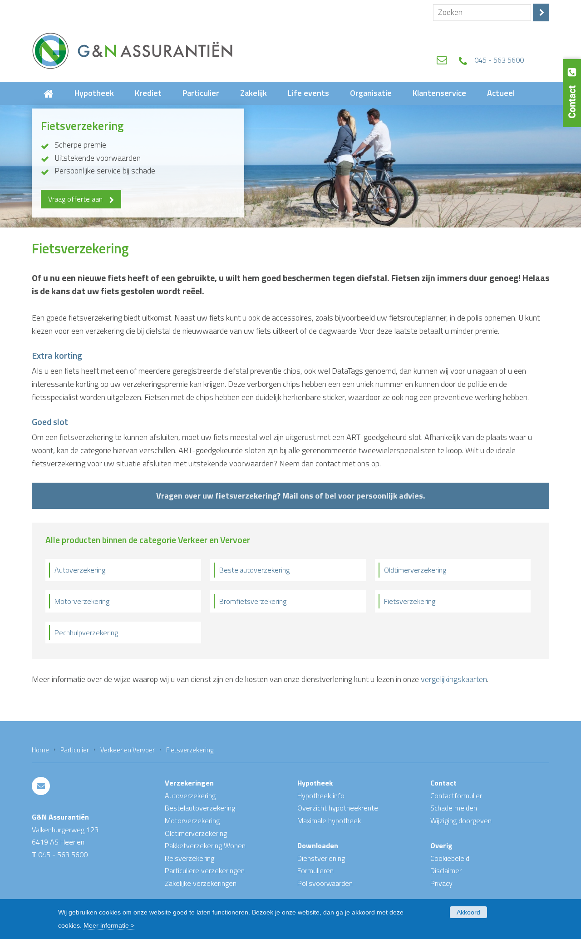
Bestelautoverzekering (254, 569)
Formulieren (315, 870)
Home (40, 750)
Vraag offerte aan (75, 198)
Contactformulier (456, 795)
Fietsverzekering (409, 601)
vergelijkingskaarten (454, 679)
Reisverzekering (189, 858)
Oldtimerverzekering (415, 569)
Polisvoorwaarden (325, 883)
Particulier (74, 750)
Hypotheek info (321, 795)
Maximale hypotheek (329, 820)
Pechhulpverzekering (86, 632)
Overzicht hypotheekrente (337, 807)
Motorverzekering (81, 601)
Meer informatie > (109, 925)
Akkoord (468, 912)
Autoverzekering (79, 569)
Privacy (441, 883)
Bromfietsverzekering (252, 601)
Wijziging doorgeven (461, 820)
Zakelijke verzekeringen (200, 883)
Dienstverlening (321, 858)
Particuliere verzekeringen (205, 870)
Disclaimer (446, 870)
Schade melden (453, 807)
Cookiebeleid (449, 858)
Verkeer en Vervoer (127, 750)
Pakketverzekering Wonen (205, 845)
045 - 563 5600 (499, 60)
